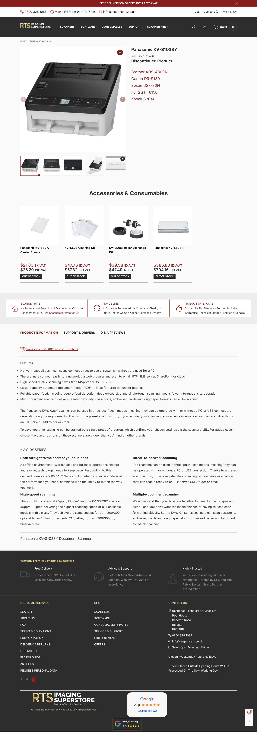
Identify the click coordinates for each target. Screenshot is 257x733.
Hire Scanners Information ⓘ (61, 312)
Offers (99, 644)
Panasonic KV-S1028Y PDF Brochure (52, 349)
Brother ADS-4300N (149, 72)
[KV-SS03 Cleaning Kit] (84, 225)
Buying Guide (30, 657)
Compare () (211, 11)
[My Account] (205, 27)
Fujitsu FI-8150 (144, 92)
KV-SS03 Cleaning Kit (80, 248)
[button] (23, 99)
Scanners (67, 26)
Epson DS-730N (145, 85)
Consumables (112, 26)
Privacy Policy (31, 638)
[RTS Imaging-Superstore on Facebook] (21, 679)
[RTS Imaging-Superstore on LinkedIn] (34, 679)
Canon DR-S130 (145, 78)
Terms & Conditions (35, 631)
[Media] (120, 52)
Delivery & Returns (35, 644)
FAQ (23, 624)
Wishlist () (230, 11)
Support (134, 26)
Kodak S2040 (143, 99)
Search (26, 611)
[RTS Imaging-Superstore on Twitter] (27, 679)
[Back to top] (249, 721)
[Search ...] (193, 27)
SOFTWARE (88, 26)
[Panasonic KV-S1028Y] (116, 163)
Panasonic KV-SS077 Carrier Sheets (35, 250)
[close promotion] (237, 3)
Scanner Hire (157, 26)
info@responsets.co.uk (119, 12)
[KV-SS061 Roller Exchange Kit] (128, 225)
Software (102, 618)
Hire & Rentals (105, 638)
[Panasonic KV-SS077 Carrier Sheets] (39, 225)
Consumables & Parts (111, 624)
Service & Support (108, 631)
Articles (27, 664)
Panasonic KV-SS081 (168, 248)
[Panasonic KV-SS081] (173, 225)
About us (27, 618)
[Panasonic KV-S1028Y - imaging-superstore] (73, 99)
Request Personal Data (38, 670)
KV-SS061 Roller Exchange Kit (127, 250)
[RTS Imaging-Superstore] (35, 26)
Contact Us (29, 651)
